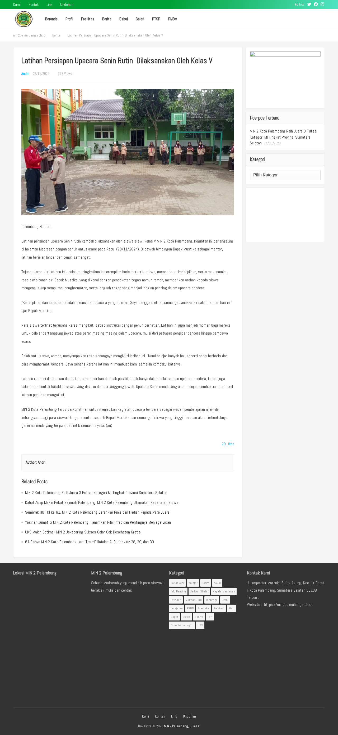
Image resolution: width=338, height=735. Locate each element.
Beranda (51, 18)
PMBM (172, 18)
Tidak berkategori (182, 625)
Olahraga (212, 600)
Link (49, 4)
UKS (200, 625)
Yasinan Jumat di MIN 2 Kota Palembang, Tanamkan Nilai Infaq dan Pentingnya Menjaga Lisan (98, 522)
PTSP (156, 18)
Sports (199, 617)
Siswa (186, 617)
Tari (210, 617)
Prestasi (218, 608)
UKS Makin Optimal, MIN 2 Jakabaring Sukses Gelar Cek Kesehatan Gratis (83, 532)
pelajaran (177, 608)
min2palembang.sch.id (29, 35)
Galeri (140, 18)
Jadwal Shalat (199, 591)
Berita (106, 18)
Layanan (176, 600)
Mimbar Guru (193, 600)
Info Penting (178, 591)
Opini (225, 600)
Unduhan (66, 4)
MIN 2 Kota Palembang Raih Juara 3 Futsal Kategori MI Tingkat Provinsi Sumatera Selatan (96, 492)
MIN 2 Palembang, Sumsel (182, 726)
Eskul (123, 18)
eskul (217, 583)
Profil (69, 18)
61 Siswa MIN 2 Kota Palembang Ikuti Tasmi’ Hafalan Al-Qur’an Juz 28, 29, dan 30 (89, 542)
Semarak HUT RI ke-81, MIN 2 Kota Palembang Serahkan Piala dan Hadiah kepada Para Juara (97, 512)
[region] (285, 215)
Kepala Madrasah (224, 591)
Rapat (174, 617)
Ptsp (231, 608)
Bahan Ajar (177, 583)
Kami (17, 4)
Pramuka (203, 608)
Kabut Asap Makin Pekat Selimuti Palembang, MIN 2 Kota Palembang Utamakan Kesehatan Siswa (101, 502)
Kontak (34, 4)
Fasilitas (87, 18)
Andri (25, 73)
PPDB (190, 608)
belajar (193, 583)
